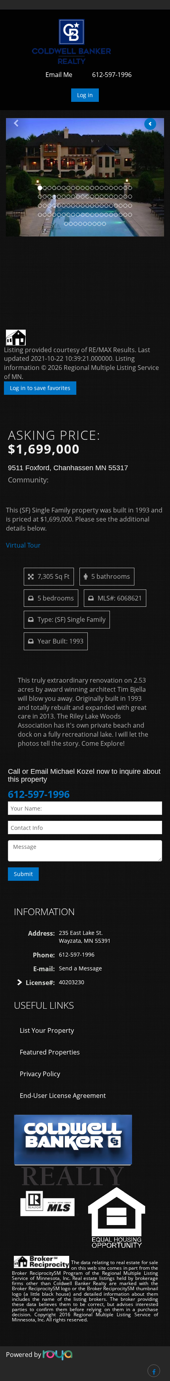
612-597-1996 (112, 74)
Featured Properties (50, 1052)
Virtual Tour (23, 545)
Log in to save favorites (40, 388)
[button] (18, 177)
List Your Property (47, 1030)
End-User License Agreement (63, 1095)
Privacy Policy (40, 1074)
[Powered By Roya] (57, 1354)
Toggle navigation (17, 29)
